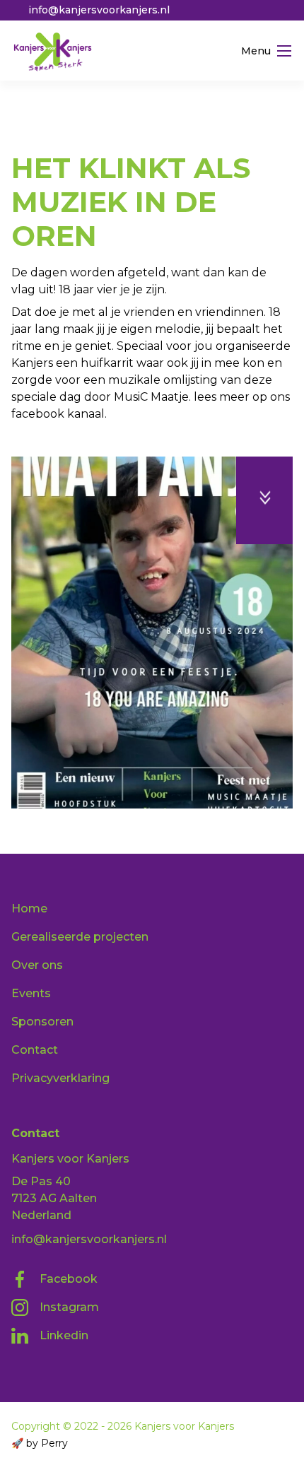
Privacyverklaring (60, 1078)
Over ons (37, 965)
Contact (34, 1050)
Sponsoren (42, 1021)
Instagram (69, 1307)
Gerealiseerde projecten (135, 118)
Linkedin (64, 1335)
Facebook (69, 1279)
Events (31, 993)
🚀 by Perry (39, 1443)
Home (28, 118)
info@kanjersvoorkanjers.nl (89, 1239)
